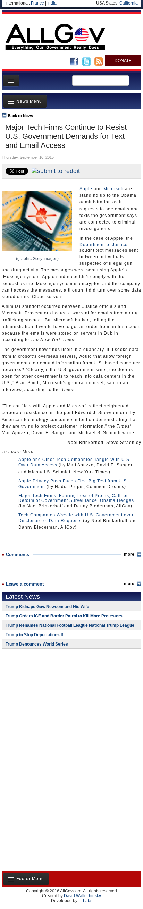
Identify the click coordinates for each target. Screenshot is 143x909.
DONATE (123, 60)
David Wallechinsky (82, 895)
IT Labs (85, 900)
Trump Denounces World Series (37, 644)
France (37, 3)
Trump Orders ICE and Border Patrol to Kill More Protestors (64, 616)
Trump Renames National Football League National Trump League (70, 625)
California (128, 3)
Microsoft (113, 188)
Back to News (20, 115)
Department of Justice (103, 244)
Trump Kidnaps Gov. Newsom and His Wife (47, 606)
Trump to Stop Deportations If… (36, 634)
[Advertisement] (45, 699)
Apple (85, 188)
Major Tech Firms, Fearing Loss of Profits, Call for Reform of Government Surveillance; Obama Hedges (76, 498)
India (52, 3)
